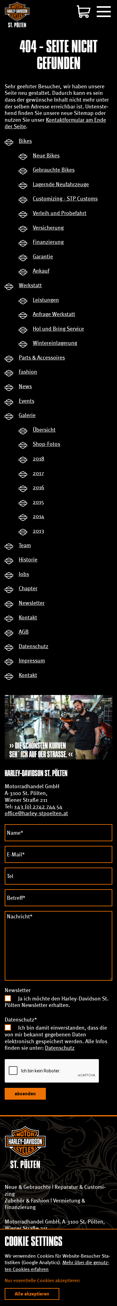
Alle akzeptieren (32, 1294)
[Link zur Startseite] (17, 14)
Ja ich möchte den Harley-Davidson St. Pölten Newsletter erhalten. (57, 1002)
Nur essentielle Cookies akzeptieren (42, 1280)
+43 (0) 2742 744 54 (38, 806)
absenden (25, 1094)
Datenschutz (60, 1047)
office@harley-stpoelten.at (36, 813)
